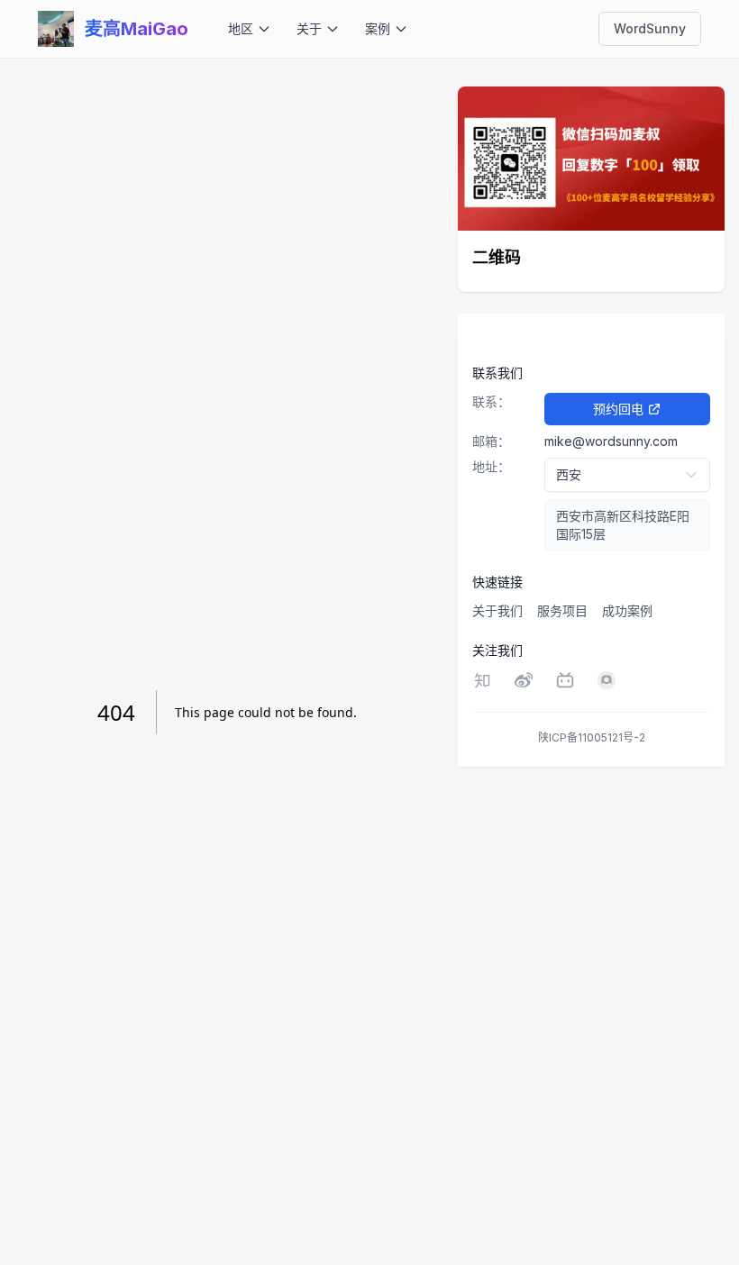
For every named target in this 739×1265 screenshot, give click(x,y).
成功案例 (627, 610)
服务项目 (562, 610)
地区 (240, 28)
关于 (309, 28)
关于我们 (497, 610)
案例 (377, 28)
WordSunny (650, 28)
